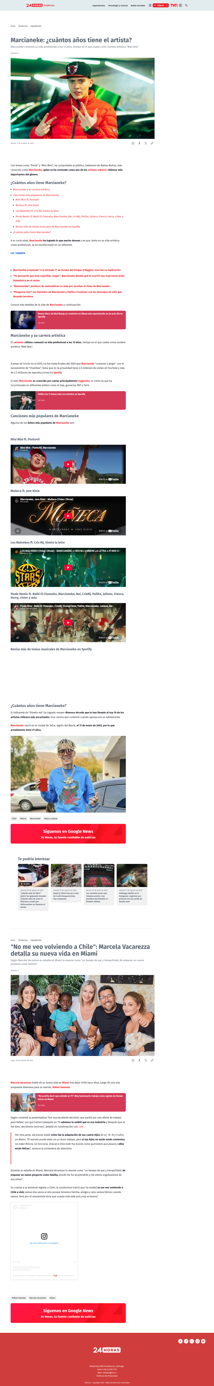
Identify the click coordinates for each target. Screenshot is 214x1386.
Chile (14, 818)
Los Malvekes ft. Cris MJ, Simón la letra (37, 211)
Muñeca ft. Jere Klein (27, 205)
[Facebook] (139, 143)
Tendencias (23, 26)
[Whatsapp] (133, 143)
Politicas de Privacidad (107, 1375)
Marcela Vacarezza (37, 1297)
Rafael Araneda (19, 1297)
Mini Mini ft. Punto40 (27, 199)
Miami (52, 1297)
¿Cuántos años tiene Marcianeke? (32, 232)
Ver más (41, 323)
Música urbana (50, 818)
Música (23, 818)
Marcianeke (35, 818)
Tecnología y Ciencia (118, 5)
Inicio (13, 26)
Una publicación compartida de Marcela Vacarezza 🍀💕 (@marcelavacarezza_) (44, 1276)
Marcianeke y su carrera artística (31, 189)
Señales (160, 5)
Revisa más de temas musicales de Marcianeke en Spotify (48, 226)
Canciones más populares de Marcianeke (36, 195)
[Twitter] (145, 143)
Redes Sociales (138, 5)
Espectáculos (99, 5)
